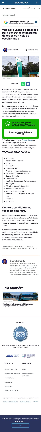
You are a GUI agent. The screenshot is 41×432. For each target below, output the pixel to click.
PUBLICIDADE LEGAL (11, 394)
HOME (24, 373)
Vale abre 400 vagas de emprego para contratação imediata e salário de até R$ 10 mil (30, 307)
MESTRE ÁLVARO (10, 381)
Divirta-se (8, 385)
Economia (8, 390)
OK (20, 425)
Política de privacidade (10, 405)
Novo (30, 140)
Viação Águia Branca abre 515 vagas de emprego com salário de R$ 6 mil (11, 306)
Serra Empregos (8, 15)
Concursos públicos (12, 377)
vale (29, 248)
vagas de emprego (20, 246)
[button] (23, 84)
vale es (35, 248)
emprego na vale (8, 246)
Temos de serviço (25, 405)
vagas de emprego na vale (19, 248)
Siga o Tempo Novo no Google (19, 22)
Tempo (25, 140)
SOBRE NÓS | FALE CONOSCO (28, 378)
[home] (20, 2)
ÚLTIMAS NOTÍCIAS (11, 373)
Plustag (36, 405)
